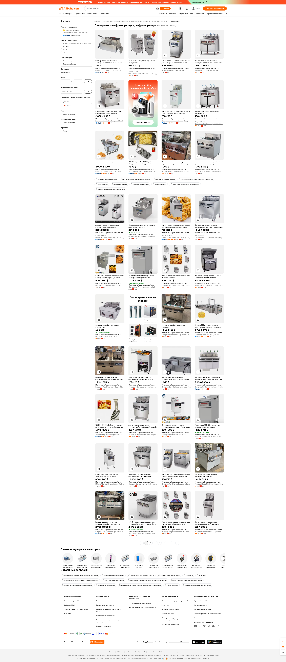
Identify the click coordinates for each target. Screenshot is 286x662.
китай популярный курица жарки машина (186, 184)
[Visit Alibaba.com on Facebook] (195, 626)
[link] (283, 641)
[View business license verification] (163, 659)
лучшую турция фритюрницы (165, 179)
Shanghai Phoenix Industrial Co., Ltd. (141, 73)
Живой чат (165, 605)
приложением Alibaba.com (179, 642)
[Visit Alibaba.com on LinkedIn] (200, 626)
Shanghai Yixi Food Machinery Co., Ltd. (141, 287)
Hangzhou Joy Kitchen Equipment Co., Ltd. (109, 121)
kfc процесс (203, 575)
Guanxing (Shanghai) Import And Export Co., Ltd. (143, 236)
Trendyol (167, 652)
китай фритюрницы (120, 184)
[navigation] (76, 282)
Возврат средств (168, 613)
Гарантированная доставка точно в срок (108, 610)
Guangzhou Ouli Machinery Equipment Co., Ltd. (143, 387)
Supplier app (148, 642)
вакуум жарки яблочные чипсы (114, 575)
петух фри (189, 575)
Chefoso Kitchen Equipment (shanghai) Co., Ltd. (209, 237)
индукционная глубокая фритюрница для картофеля (81, 575)
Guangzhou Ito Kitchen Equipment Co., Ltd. (209, 124)
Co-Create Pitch (69, 605)
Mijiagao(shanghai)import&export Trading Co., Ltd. (176, 285)
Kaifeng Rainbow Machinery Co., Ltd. (108, 285)
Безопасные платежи (104, 601)
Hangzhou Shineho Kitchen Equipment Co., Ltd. (209, 285)
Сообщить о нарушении (170, 624)
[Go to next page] (177, 543)
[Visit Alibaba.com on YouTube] (213, 626)
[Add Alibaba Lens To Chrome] (97, 642)
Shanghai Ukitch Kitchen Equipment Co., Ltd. (176, 335)
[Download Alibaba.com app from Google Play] (214, 642)
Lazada (143, 652)
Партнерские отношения (203, 618)
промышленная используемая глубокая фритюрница (81, 580)
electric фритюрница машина (114, 580)
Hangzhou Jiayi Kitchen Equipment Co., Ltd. (176, 70)
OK (88, 81)
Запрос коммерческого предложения (142, 607)
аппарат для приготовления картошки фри (78, 585)
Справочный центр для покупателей (175, 601)
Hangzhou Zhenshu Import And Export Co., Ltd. (176, 387)
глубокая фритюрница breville (170, 575)
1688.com (120, 652)
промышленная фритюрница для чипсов (198, 585)
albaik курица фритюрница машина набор (111, 189)
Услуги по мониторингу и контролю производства (109, 621)
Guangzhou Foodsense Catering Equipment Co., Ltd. (176, 121)
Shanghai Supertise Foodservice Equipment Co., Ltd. (209, 171)
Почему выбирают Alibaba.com (75, 601)
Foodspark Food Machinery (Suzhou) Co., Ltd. (109, 387)
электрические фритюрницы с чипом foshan (187, 580)
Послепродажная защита (105, 615)
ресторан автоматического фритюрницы (136, 179)
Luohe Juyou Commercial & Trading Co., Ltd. (176, 237)
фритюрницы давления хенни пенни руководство (197, 179)
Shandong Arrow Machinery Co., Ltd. (207, 335)
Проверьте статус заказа (203, 609)
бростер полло (103, 184)
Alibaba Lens (75, 642)
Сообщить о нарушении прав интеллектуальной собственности (174, 619)
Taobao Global (152, 652)
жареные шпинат (160, 184)
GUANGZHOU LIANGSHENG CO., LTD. (108, 70)
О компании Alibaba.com (73, 596)
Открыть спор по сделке (170, 609)
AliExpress (111, 652)
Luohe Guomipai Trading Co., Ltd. (106, 336)
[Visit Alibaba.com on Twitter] (204, 626)
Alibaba (97, 21)
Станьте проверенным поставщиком (207, 613)
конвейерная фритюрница (106, 585)
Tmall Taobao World (132, 652)
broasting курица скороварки (107, 179)
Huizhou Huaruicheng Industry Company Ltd (176, 171)
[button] (157, 8)
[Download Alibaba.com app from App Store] (198, 642)
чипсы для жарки (172, 585)
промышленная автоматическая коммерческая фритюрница (141, 585)
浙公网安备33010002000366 (179, 659)
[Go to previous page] (142, 543)
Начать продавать (200, 605)
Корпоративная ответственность (76, 609)
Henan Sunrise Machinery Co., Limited (108, 171)
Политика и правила (103, 626)
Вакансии (67, 613)
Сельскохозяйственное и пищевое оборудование (149, 21)
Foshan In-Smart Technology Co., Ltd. (108, 237)
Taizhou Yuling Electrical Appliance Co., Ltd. (143, 171)
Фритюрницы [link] (175, 21)
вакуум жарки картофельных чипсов (142, 575)
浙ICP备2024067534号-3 (200, 659)
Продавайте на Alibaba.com (204, 601)
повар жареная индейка (141, 184)
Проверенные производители (140, 603)
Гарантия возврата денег (105, 605)
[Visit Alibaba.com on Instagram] (209, 626)
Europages (175, 652)
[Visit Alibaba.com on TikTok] (218, 626)
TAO (160, 652)
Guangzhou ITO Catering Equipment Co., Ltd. (209, 70)
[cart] (187, 9)
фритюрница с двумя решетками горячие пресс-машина (148, 580)
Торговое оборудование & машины (115, 21)
